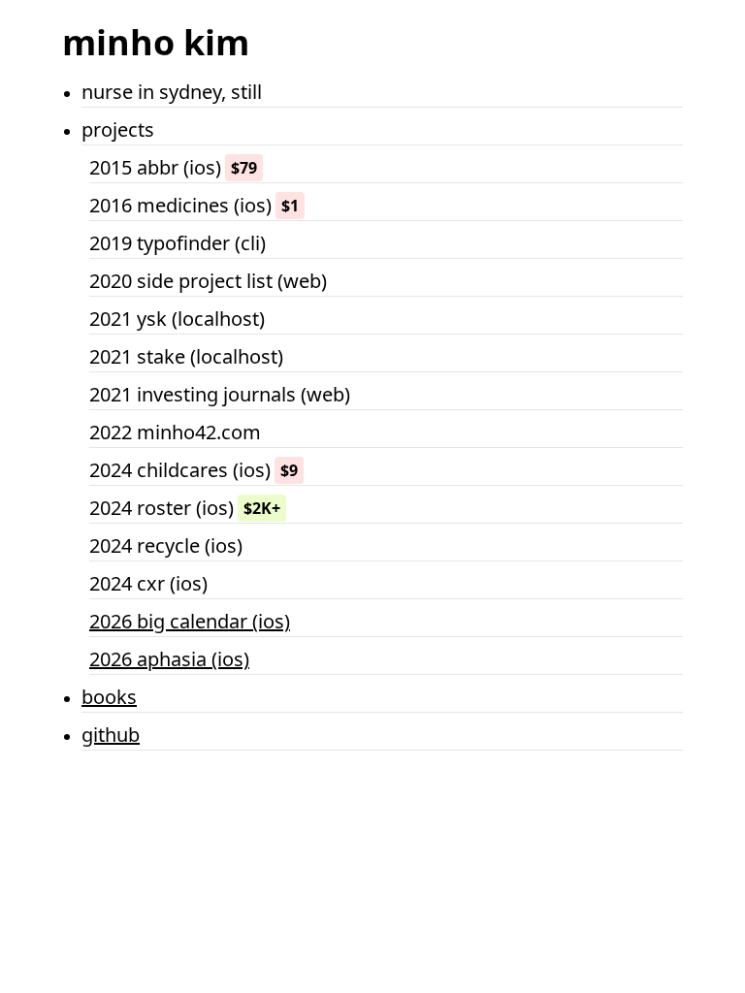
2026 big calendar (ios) (189, 621)
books (109, 697)
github (110, 734)
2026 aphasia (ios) (169, 659)
